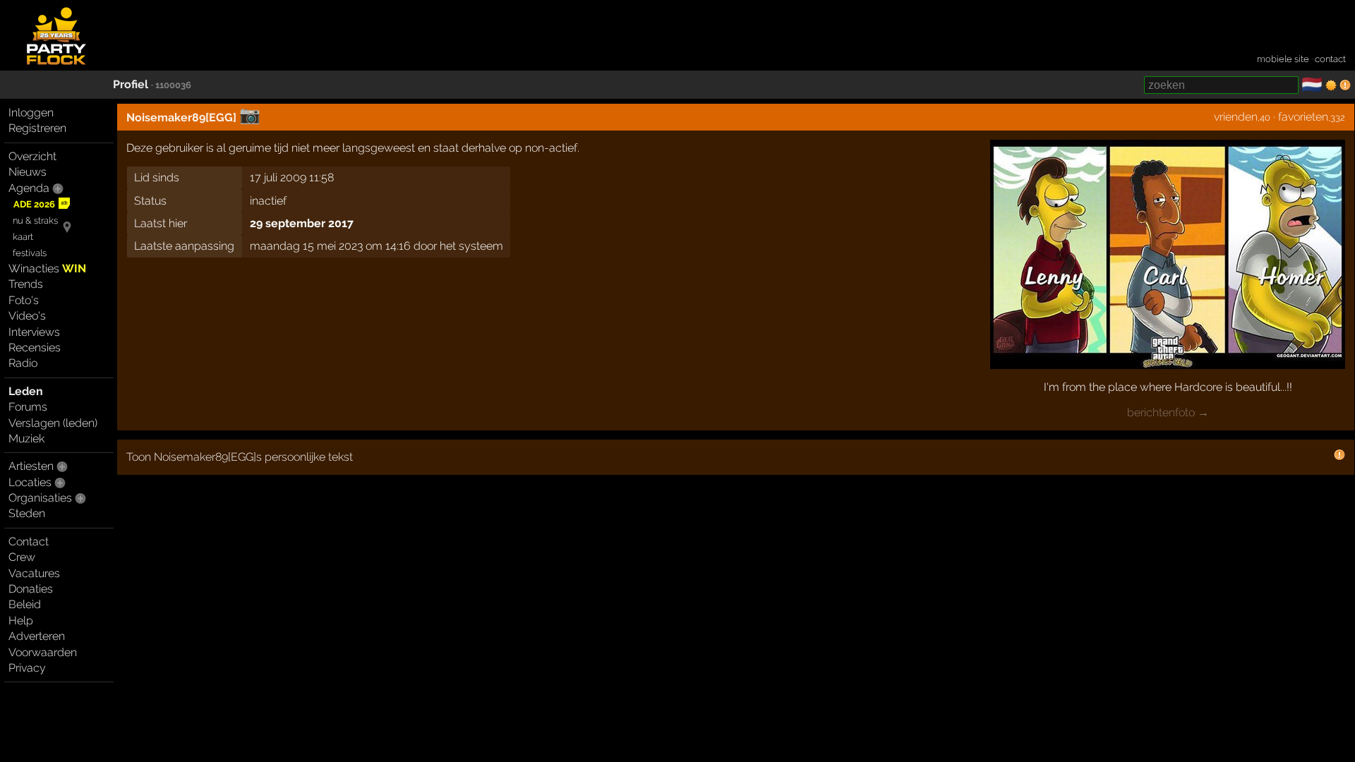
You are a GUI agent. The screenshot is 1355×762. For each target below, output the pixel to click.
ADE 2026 (34, 204)
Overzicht (32, 156)
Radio (22, 363)
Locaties (30, 482)
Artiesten (31, 466)
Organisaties (40, 497)
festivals (30, 253)
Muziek (26, 438)
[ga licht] (1331, 85)
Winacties (47, 268)
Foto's (23, 300)
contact (1330, 59)
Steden (26, 513)
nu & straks (35, 220)
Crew (21, 557)
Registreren (37, 128)
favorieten (1303, 116)
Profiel (130, 84)
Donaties (30, 588)
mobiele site (1283, 59)
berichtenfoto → (1168, 412)
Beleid (24, 604)
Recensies (34, 347)
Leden (25, 391)
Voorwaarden (42, 652)
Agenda (28, 188)
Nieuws (27, 172)
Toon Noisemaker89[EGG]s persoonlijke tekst (239, 457)
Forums (27, 406)
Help (20, 620)
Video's (27, 315)
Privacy (27, 668)
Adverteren (36, 636)
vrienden (1236, 116)
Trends (25, 284)
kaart (23, 236)
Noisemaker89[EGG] (181, 117)
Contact (28, 541)
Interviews (34, 332)
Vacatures (34, 573)
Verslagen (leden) (52, 423)
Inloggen (31, 112)
